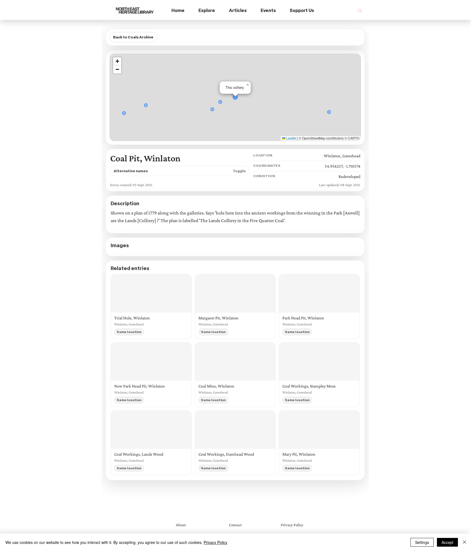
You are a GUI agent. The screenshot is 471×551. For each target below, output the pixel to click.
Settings (422, 542)
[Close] (464, 542)
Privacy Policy (215, 542)
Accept (447, 542)
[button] (207, 10)
